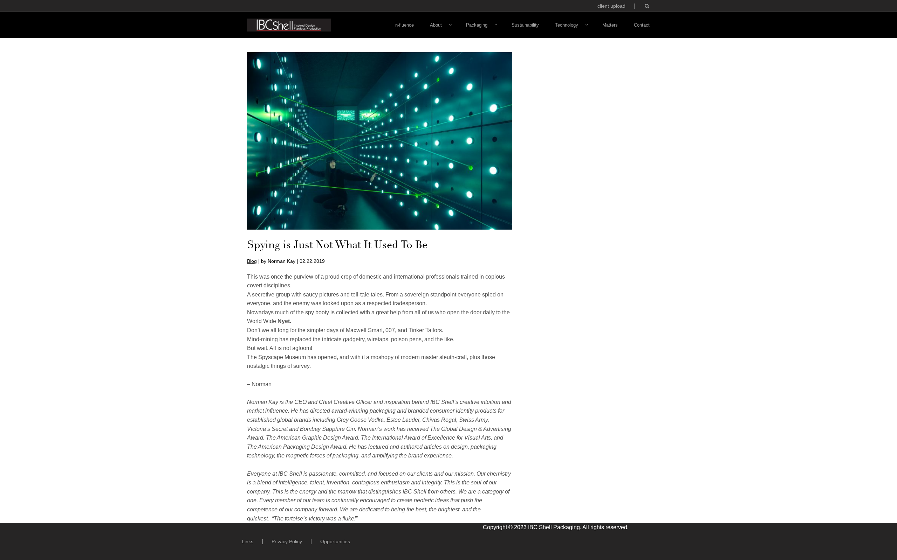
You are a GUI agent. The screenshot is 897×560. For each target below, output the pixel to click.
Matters (610, 25)
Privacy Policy (287, 541)
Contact (642, 25)
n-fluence (404, 25)
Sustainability (525, 25)
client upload (611, 6)
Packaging (476, 25)
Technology (566, 25)
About (436, 25)
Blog (252, 261)
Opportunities (335, 541)
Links (247, 541)
